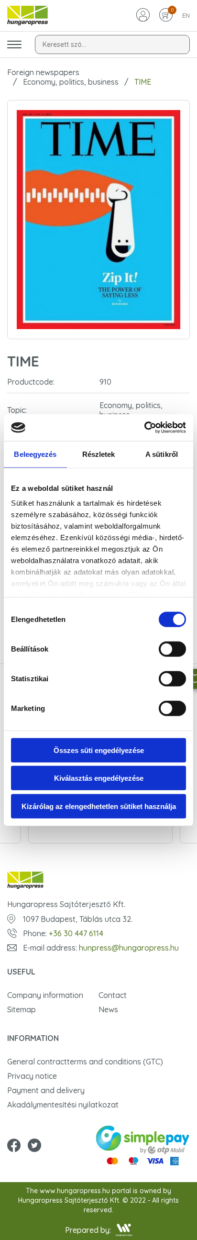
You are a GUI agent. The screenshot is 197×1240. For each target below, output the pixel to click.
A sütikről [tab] (161, 454)
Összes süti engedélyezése (99, 750)
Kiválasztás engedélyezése (98, 778)
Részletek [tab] (98, 454)
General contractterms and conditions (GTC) (85, 1061)
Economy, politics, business (71, 82)
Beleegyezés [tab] (35, 454)
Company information (45, 995)
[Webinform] (124, 1230)
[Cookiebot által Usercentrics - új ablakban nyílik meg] (144, 427)
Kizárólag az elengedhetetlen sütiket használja (99, 806)
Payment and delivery (46, 1090)
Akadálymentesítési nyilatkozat (63, 1104)
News (108, 1009)
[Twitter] (34, 1146)
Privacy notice (32, 1076)
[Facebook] (14, 1146)
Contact (112, 995)
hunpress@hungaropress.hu (129, 947)
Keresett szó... (64, 44)
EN (186, 15)
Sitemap (21, 1009)
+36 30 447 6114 (76, 933)
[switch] (172, 648)
